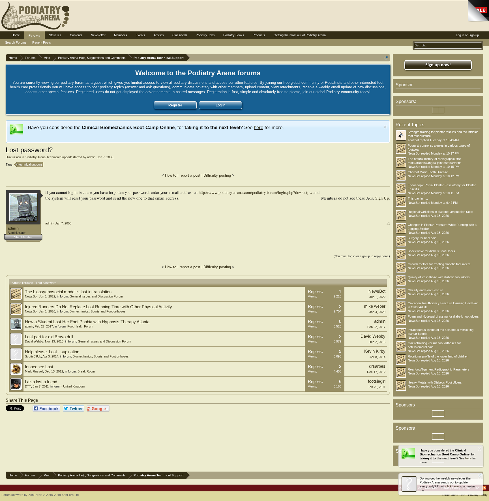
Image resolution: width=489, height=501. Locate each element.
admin (91, 157)
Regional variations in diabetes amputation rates (440, 211)
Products (259, 35)
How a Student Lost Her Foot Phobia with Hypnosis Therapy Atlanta (87, 322)
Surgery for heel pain (422, 238)
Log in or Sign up (467, 35)
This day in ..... (418, 198)
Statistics (55, 35)
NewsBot (31, 296)
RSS (484, 488)
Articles (159, 35)
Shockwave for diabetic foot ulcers (431, 251)
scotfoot (413, 140)
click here (452, 486)
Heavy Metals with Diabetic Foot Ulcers (435, 382)
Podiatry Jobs (205, 35)
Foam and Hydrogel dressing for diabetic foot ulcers (443, 316)
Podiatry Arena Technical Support (48, 157)
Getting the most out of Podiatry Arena (300, 35)
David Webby (34, 341)
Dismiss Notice (385, 127)
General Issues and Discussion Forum (96, 296)
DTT (28, 386)
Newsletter (98, 35)
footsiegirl (376, 381)
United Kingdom (74, 386)
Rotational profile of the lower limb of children (438, 356)
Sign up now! (438, 65)
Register (175, 105)
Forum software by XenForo (40, 494)
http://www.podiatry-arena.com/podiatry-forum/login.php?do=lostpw (255, 192)
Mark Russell (34, 371)
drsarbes (377, 366)
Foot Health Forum (80, 326)
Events (140, 35)
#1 (388, 223)
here (258, 127)
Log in (220, 105)
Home (16, 35)
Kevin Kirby (374, 351)
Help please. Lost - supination (52, 352)
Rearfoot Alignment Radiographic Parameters (438, 369)
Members (120, 35)
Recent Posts (41, 42)
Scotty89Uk (33, 356)
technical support (30, 164)
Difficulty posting (217, 175)
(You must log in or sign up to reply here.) (362, 256)
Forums (34, 35)
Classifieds (179, 35)
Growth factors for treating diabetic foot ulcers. (439, 264)
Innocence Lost (39, 367)
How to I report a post (182, 175)
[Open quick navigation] (386, 57)
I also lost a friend (41, 382)
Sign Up (382, 198)
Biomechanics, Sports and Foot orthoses (98, 311)
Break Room (86, 371)
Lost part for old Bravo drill (49, 337)
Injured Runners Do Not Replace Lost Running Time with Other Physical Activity (98, 307)
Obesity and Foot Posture (425, 290)
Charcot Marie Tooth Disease (428, 172)
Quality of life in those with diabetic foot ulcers (439, 277)
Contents (76, 35)
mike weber (374, 306)
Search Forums (16, 42)
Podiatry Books (233, 35)
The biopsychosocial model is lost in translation (68, 292)
